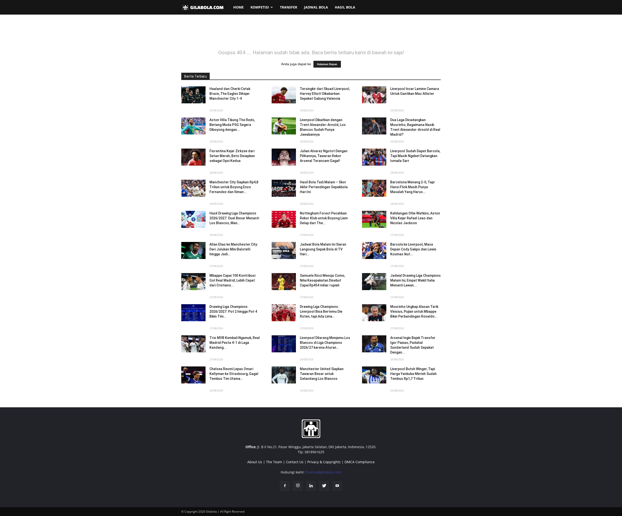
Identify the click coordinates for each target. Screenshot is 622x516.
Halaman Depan (327, 64)
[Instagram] (298, 486)
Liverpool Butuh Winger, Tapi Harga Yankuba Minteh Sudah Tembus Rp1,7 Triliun (413, 374)
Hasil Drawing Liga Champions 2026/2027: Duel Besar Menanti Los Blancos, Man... (234, 218)
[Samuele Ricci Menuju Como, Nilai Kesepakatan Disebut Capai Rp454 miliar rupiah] (284, 281)
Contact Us (294, 462)
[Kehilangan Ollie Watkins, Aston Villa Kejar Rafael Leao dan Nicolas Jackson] (374, 219)
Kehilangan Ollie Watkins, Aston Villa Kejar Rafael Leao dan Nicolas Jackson (415, 218)
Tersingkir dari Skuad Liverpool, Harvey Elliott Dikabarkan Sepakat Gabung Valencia (325, 93)
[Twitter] (324, 486)
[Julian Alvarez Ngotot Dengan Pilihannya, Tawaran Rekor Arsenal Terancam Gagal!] (284, 157)
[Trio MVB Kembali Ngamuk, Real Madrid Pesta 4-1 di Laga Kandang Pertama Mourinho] (193, 343)
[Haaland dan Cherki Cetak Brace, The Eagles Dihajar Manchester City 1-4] (193, 94)
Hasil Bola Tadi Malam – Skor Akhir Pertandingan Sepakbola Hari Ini (324, 187)
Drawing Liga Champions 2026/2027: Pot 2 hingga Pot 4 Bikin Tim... (233, 311)
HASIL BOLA (345, 7)
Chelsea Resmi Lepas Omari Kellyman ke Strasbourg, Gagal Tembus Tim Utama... (233, 374)
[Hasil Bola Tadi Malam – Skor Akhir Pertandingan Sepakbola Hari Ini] (284, 188)
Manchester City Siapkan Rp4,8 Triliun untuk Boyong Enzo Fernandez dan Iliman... (233, 187)
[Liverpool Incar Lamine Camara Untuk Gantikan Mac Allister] (374, 94)
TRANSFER (288, 7)
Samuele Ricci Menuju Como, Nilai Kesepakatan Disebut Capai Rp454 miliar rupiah (322, 280)
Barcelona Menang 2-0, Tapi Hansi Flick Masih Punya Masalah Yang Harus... (412, 187)
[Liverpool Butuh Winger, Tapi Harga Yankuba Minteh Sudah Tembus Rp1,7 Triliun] (374, 374)
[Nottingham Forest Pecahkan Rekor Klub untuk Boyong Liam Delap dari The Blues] (284, 219)
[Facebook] (285, 486)
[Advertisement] (311, 35)
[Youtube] (337, 486)
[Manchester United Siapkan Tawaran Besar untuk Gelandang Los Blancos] (284, 374)
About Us (254, 462)
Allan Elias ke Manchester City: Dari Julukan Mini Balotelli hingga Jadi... (233, 249)
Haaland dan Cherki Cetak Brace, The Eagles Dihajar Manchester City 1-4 (229, 93)
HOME (238, 7)
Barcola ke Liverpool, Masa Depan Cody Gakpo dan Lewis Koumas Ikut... (413, 249)
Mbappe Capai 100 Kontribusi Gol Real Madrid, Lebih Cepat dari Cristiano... (232, 280)
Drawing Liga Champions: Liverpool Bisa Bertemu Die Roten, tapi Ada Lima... (321, 311)
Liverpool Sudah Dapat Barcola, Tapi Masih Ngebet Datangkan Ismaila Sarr (415, 156)
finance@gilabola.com (323, 472)
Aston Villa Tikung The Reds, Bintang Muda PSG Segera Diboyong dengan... (232, 125)
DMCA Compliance (360, 462)
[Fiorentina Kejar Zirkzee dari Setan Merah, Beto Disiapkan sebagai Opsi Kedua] (193, 157)
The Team (274, 462)
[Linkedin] (311, 486)
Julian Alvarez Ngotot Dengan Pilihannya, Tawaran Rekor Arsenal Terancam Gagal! (323, 156)
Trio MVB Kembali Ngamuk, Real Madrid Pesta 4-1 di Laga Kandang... (234, 342)
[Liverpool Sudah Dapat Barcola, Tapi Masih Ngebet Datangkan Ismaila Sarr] (374, 157)
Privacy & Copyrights (324, 462)
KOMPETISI (260, 7)
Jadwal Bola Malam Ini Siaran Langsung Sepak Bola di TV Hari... (323, 249)
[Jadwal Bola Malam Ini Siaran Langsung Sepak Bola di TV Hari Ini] (284, 250)
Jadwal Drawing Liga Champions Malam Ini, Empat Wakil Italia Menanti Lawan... (415, 280)
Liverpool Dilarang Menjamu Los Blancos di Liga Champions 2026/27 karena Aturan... (325, 342)
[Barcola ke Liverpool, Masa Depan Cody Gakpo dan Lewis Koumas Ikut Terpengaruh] (374, 250)
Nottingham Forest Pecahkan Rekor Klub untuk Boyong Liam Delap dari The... (324, 218)
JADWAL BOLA (316, 7)
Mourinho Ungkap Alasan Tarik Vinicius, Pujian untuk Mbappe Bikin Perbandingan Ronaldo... (414, 311)
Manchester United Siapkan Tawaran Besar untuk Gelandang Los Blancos (322, 374)
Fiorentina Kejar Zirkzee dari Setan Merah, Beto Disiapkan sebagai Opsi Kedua (232, 156)
